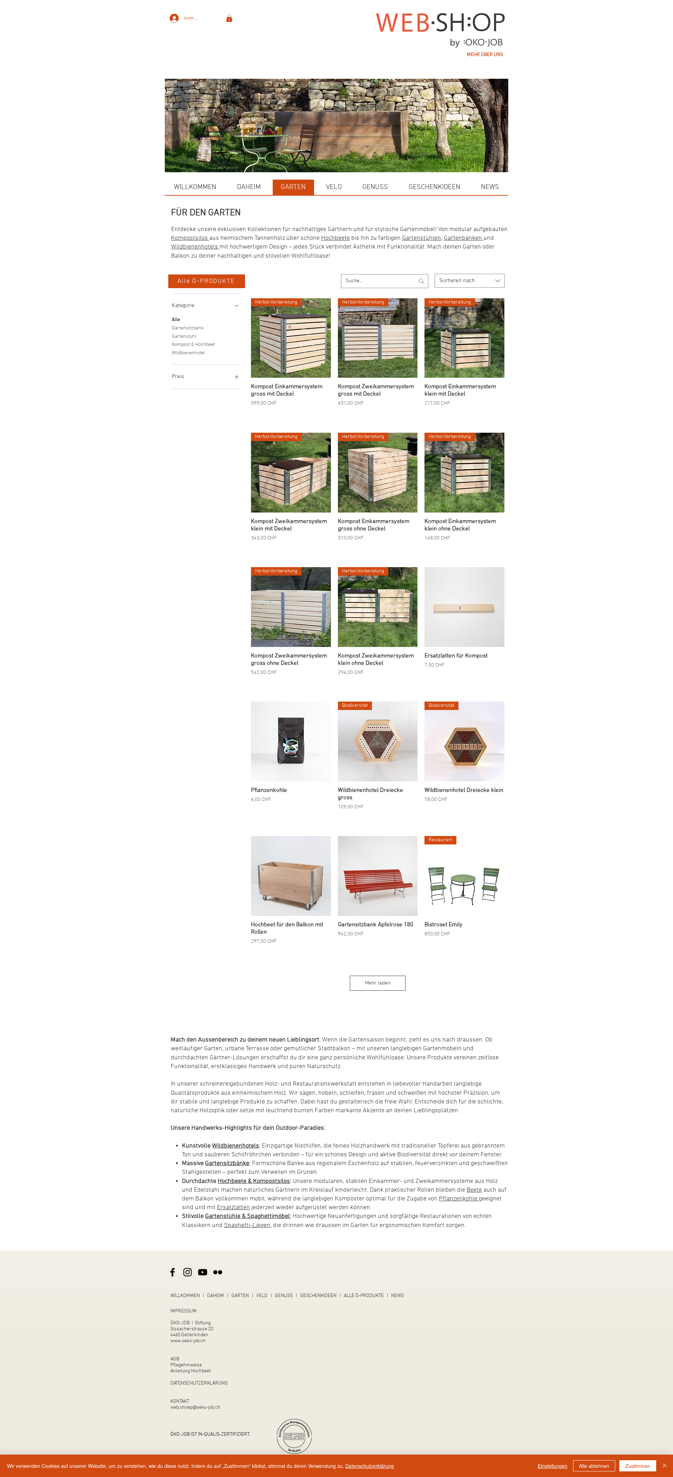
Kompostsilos (190, 238)
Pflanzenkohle (459, 1199)
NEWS (397, 1296)
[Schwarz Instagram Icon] (187, 1272)
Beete (474, 1190)
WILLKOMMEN (185, 1296)
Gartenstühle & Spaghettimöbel (247, 1216)
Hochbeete (335, 238)
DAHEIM (215, 1296)
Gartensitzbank (188, 328)
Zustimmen (637, 1465)
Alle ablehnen (594, 1465)
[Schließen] (664, 1465)
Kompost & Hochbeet (193, 345)
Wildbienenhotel (188, 353)
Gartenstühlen (421, 238)
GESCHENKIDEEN (318, 1296)
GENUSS (284, 1296)
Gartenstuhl (184, 337)
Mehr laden (377, 983)
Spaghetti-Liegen (247, 1225)
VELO (261, 1296)
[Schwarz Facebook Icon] (172, 1272)
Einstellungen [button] (552, 1465)
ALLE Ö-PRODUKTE (364, 1296)
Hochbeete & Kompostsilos (254, 1181)
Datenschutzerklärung (369, 1465)
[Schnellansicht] (464, 607)
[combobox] (470, 281)
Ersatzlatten (233, 1207)
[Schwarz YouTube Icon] (202, 1272)
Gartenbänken (463, 238)
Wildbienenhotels (195, 247)
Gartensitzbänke (227, 1163)
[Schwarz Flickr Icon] (217, 1272)
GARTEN (240, 1296)
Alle (176, 320)
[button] (229, 18)
